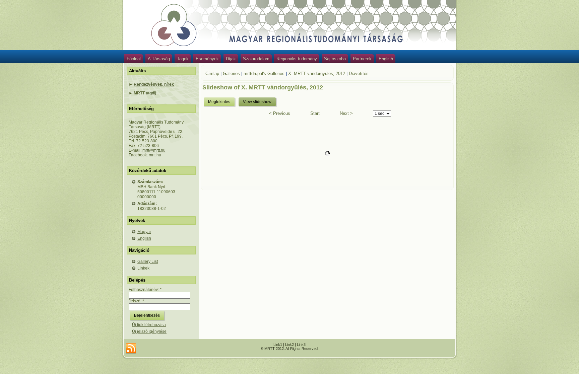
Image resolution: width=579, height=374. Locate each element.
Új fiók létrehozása (149, 324)
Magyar (144, 231)
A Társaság (159, 58)
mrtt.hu (155, 155)
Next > (346, 113)
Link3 (301, 345)
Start (315, 113)
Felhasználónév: (145, 289)
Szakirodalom (256, 58)
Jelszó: (136, 301)
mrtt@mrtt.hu (154, 150)
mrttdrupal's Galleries (264, 73)
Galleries (231, 73)
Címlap (212, 73)
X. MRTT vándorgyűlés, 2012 (316, 73)
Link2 (289, 345)
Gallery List (147, 261)
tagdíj (151, 93)
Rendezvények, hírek (154, 84)
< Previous (279, 113)
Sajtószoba (335, 58)
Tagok (183, 58)
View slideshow (257, 101)
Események (207, 58)
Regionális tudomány (296, 58)
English (386, 58)
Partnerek (362, 58)
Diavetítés (359, 73)
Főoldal (134, 58)
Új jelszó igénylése (149, 331)
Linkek (143, 268)
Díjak (231, 58)
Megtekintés (219, 101)
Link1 (277, 345)
